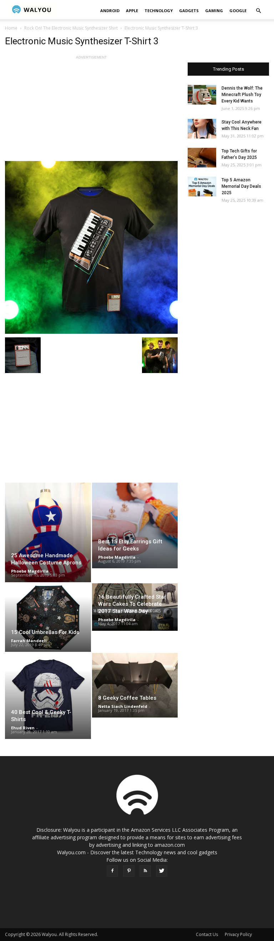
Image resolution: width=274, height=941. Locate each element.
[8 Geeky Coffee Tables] (135, 685)
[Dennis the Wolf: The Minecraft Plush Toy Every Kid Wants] (202, 95)
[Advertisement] (91, 111)
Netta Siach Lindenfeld (122, 706)
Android (110, 10)
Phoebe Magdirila (30, 571)
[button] (258, 10)
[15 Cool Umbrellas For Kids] (48, 617)
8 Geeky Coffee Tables (127, 698)
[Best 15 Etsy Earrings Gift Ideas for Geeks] (135, 525)
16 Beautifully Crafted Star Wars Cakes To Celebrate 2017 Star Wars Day (132, 604)
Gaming (214, 10)
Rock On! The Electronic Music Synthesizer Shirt (71, 28)
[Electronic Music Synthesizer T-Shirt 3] (91, 247)
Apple (132, 10)
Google (238, 10)
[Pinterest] (129, 871)
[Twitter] (161, 871)
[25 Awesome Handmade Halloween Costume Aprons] (48, 532)
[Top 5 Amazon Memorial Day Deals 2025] (202, 186)
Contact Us (207, 934)
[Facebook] (112, 871)
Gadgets (189, 10)
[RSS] (145, 871)
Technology (158, 10)
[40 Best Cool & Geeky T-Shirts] (48, 696)
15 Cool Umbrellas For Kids (45, 632)
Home (11, 28)
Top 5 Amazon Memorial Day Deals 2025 (241, 186)
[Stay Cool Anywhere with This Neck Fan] (202, 129)
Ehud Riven (23, 727)
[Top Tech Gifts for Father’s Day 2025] (202, 157)
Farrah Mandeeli (29, 640)
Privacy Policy (238, 934)
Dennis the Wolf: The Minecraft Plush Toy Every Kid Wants (242, 95)
